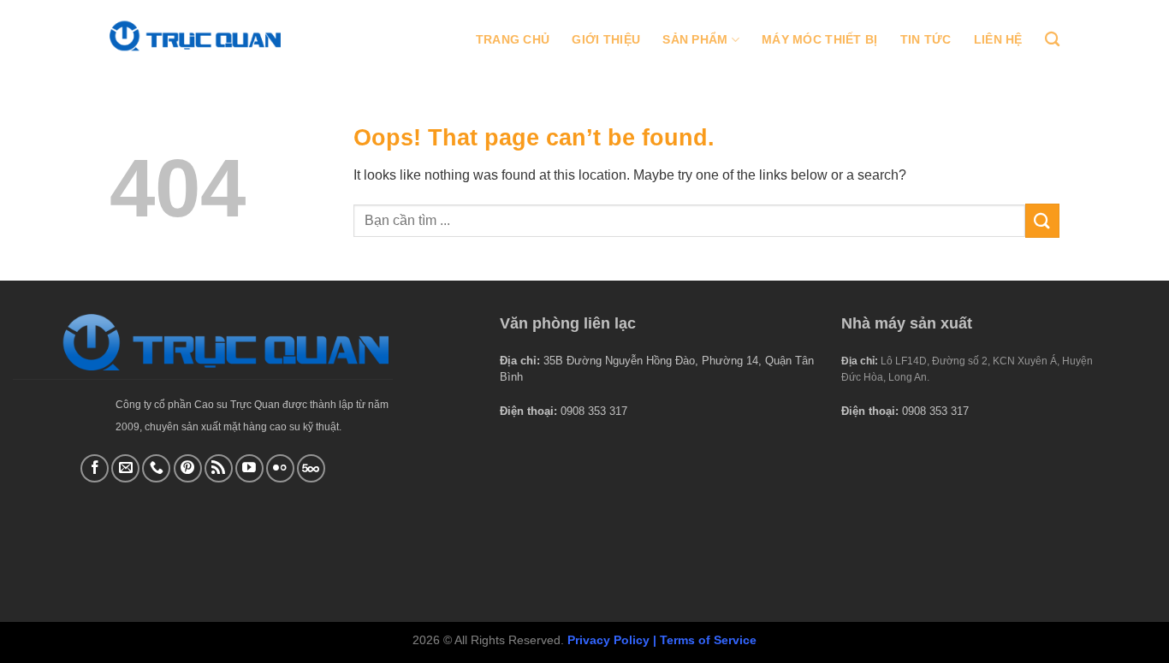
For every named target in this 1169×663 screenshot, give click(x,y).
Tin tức (926, 39)
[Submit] (1042, 220)
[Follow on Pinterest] (188, 468)
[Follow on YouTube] (249, 468)
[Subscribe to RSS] (219, 468)
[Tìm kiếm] (1052, 39)
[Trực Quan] (195, 35)
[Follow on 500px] (311, 468)
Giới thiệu (606, 39)
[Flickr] (280, 468)
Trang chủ (513, 39)
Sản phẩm (694, 39)
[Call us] (156, 468)
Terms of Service (708, 640)
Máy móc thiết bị (820, 39)
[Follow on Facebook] (94, 468)
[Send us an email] (125, 468)
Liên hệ (998, 39)
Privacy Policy (608, 640)
